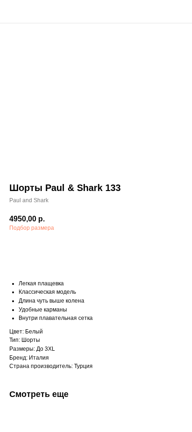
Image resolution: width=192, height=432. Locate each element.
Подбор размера (31, 228)
